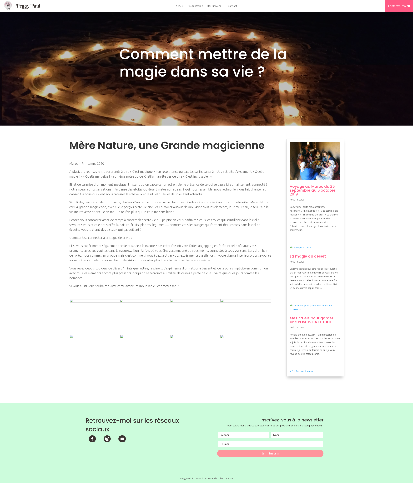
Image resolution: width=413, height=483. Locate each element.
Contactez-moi (397, 6)
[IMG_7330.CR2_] (95, 370)
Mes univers (214, 6)
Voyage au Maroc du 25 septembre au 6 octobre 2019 (313, 190)
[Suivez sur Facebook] (92, 438)
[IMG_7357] (246, 370)
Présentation (195, 6)
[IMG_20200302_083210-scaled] (195, 370)
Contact (232, 6)
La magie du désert (308, 256)
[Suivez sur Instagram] (107, 438)
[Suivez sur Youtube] (122, 438)
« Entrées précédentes (301, 371)
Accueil (180, 6)
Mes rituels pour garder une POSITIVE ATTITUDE (311, 320)
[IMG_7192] (145, 370)
